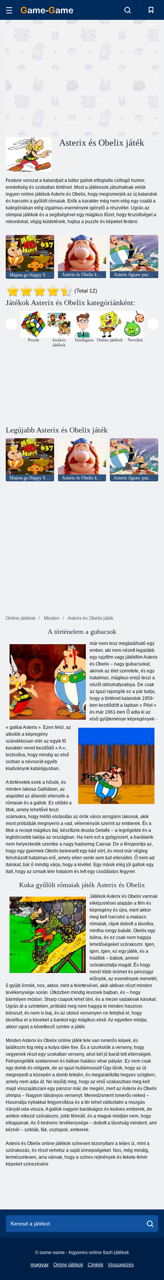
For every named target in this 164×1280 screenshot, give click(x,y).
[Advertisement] (70, 77)
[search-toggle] (127, 10)
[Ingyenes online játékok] (47, 10)
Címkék (95, 1264)
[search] (150, 1223)
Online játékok (68, 1264)
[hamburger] (9, 10)
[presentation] (11, 324)
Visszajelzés (121, 1264)
